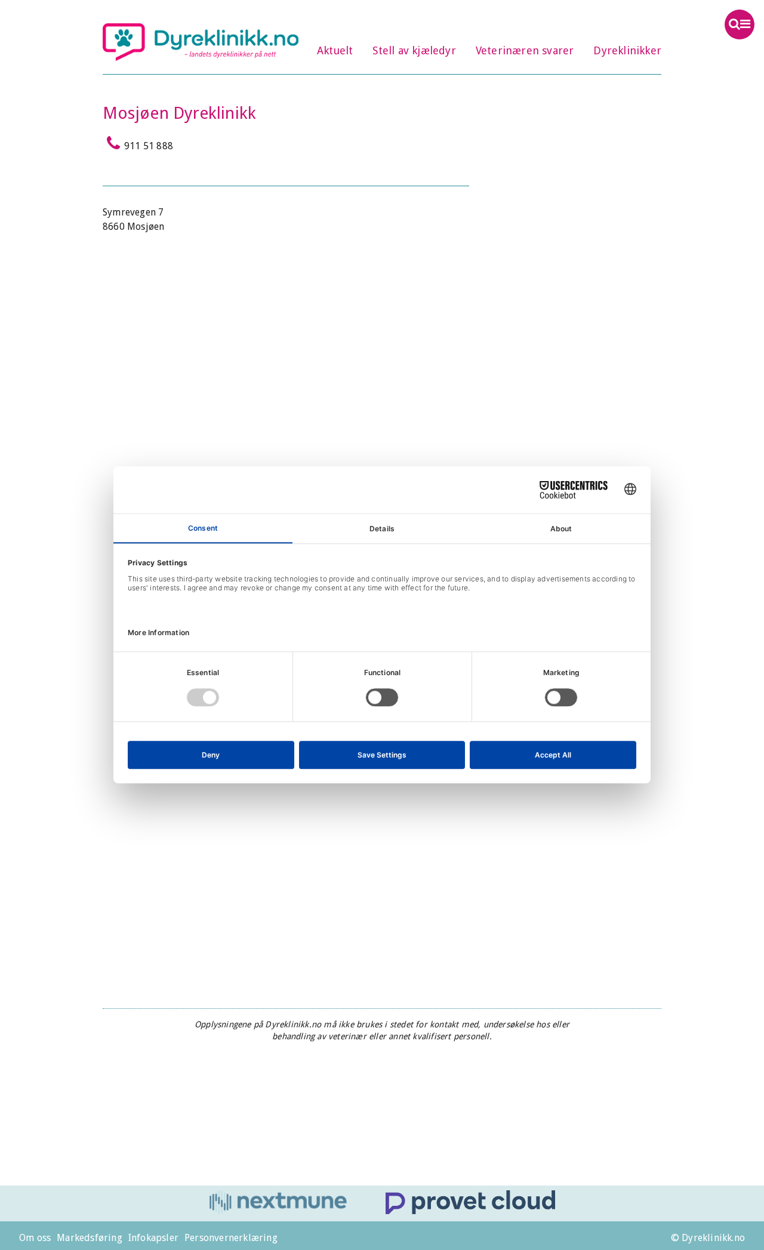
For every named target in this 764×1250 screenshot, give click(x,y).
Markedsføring (89, 1237)
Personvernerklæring (231, 1237)
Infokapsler (153, 1237)
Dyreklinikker (627, 50)
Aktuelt (335, 50)
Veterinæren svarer (525, 50)
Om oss (35, 1237)
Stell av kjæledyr (413, 50)
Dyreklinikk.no (200, 42)
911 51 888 (148, 146)
